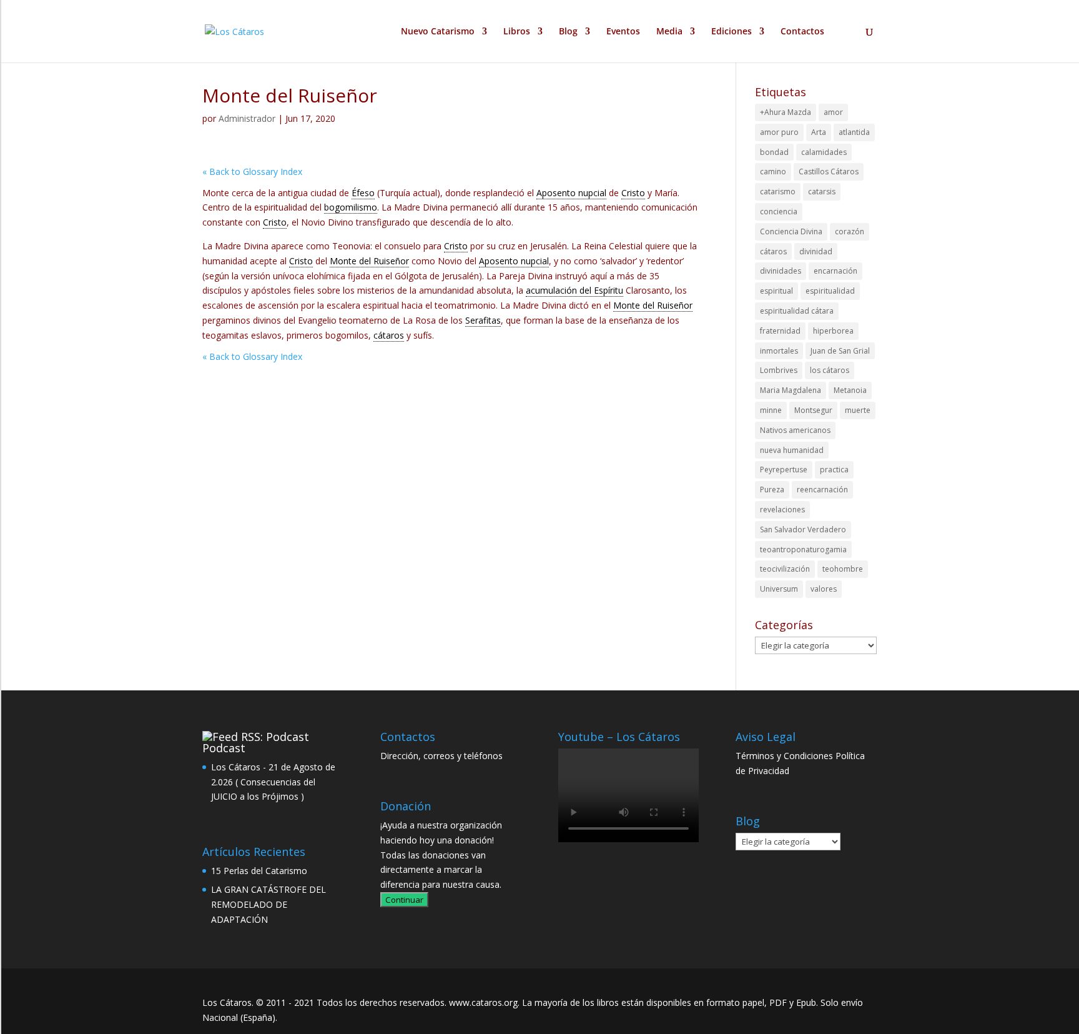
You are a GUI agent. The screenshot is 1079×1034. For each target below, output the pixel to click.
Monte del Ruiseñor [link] (369, 261)
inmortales (779, 350)
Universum (779, 589)
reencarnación (822, 489)
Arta (818, 132)
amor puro (779, 132)
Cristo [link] (633, 193)
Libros (516, 32)
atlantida (854, 132)
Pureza (772, 489)
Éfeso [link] (363, 193)
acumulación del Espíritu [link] (574, 290)
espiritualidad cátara (797, 311)
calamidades (824, 152)
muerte (857, 410)
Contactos (802, 32)
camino (773, 171)
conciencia (778, 211)
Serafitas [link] (483, 320)
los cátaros (829, 370)
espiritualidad (830, 291)
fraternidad (780, 331)
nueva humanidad (792, 450)
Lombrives (778, 370)
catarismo (778, 191)
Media (669, 32)
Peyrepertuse (783, 469)
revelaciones (782, 509)
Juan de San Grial (840, 350)
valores (823, 589)
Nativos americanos (795, 430)
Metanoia (850, 390)
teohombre (842, 569)
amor (833, 112)
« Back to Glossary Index (252, 171)
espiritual (776, 291)
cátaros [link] (388, 335)
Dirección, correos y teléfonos (441, 756)
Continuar (404, 899)
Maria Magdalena (790, 390)
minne (771, 410)
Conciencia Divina (791, 231)
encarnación (835, 271)
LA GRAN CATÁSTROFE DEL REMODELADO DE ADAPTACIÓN (268, 904)
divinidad (815, 251)
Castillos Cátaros (829, 171)
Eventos (623, 32)
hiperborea (833, 331)
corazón (849, 231)
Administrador (247, 118)
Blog (568, 32)
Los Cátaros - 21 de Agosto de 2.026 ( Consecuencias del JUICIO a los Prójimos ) (273, 782)
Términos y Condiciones (784, 756)
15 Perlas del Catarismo (259, 871)
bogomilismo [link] (350, 207)
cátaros (773, 251)
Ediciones (731, 32)
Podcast (223, 747)
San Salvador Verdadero (803, 529)
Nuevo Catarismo (438, 32)
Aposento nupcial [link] (571, 193)
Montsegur (813, 410)
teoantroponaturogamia (803, 549)
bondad (774, 152)
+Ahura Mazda (785, 112)
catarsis (821, 191)
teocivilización (785, 569)
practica (834, 469)
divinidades (780, 271)
